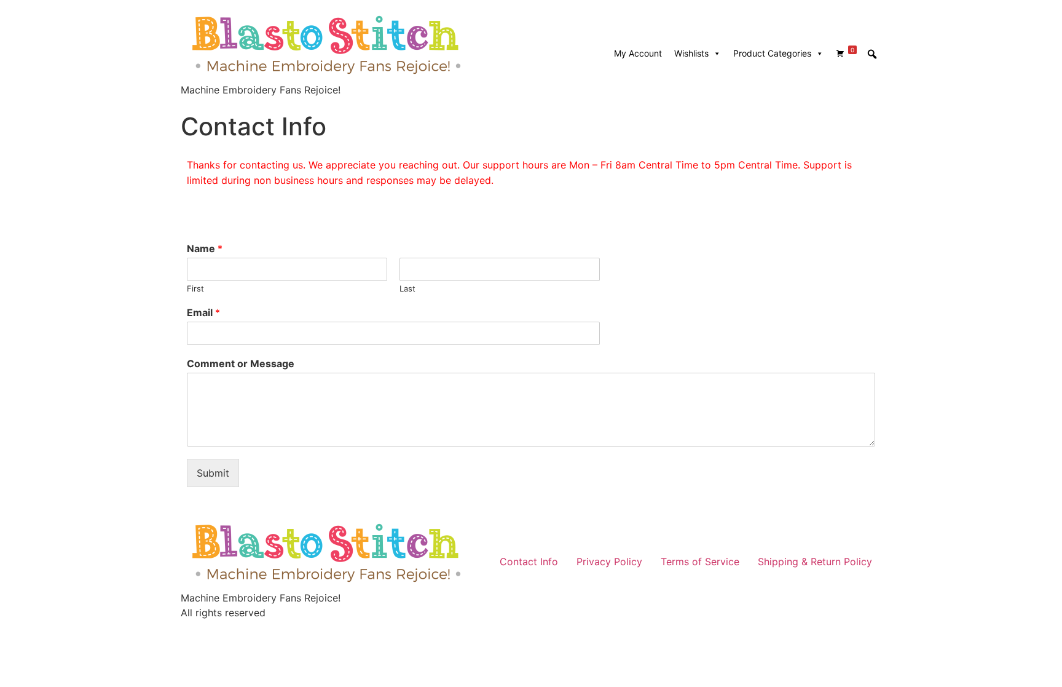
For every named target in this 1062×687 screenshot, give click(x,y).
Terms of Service (700, 561)
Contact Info (529, 561)
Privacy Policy (609, 561)
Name (204, 248)
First (195, 288)
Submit (213, 473)
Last (407, 288)
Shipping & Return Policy (815, 561)
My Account (638, 53)
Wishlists (691, 53)
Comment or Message (240, 363)
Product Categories (772, 53)
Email (203, 312)
